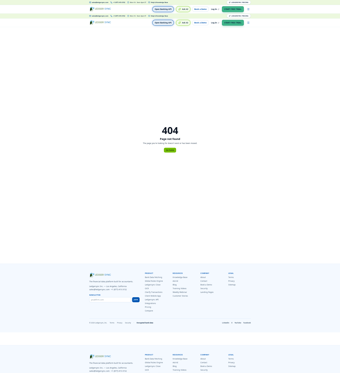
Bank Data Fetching (153, 277)
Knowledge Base (180, 277)
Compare (149, 310)
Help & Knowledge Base (159, 2)
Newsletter (95, 295)
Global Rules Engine (154, 281)
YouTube (238, 323)
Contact (203, 281)
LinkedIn (225, 323)
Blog (175, 284)
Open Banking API (163, 9)
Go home (170, 150)
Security (204, 288)
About (203, 277)
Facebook (247, 323)
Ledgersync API (152, 299)
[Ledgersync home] (100, 9)
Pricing (148, 307)
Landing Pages (207, 292)
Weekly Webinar (180, 292)
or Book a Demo (199, 371)
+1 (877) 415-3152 (119, 2)
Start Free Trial (232, 9)
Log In (214, 9)
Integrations (150, 303)
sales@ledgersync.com (100, 2)
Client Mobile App (153, 296)
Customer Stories (180, 296)
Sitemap (232, 284)
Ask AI (185, 9)
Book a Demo (200, 9)
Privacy (231, 281)
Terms (231, 277)
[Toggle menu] (248, 9)
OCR (147, 288)
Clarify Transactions (153, 292)
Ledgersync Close (152, 284)
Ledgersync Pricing (239, 2)
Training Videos (179, 288)
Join (136, 300)
